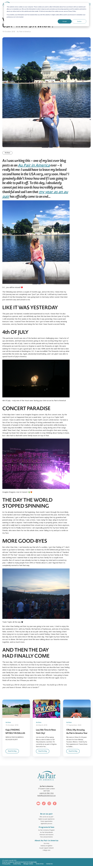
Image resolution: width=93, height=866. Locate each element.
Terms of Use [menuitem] (40, 864)
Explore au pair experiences (46, 819)
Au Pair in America (34, 165)
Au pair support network (46, 848)
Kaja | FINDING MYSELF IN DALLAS (15, 731)
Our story (46, 843)
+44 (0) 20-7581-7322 (46, 793)
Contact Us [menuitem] (49, 864)
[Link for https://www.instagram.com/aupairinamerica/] (49, 804)
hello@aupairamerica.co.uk (46, 796)
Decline (79, 21)
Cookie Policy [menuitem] (17, 864)
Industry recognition (46, 845)
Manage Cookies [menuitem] (28, 864)
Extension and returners (46, 834)
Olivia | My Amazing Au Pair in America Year (76, 731)
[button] (89, 4)
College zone (46, 850)
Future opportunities (46, 821)
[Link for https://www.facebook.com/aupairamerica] (54, 804)
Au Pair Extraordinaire (46, 832)
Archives (7, 153)
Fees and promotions (46, 837)
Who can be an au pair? (46, 817)
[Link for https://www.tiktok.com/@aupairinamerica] (44, 804)
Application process (46, 823)
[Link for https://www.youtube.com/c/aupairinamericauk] (38, 804)
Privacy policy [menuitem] (6, 864)
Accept (65, 21)
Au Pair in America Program (46, 830)
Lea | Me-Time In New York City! (46, 731)
